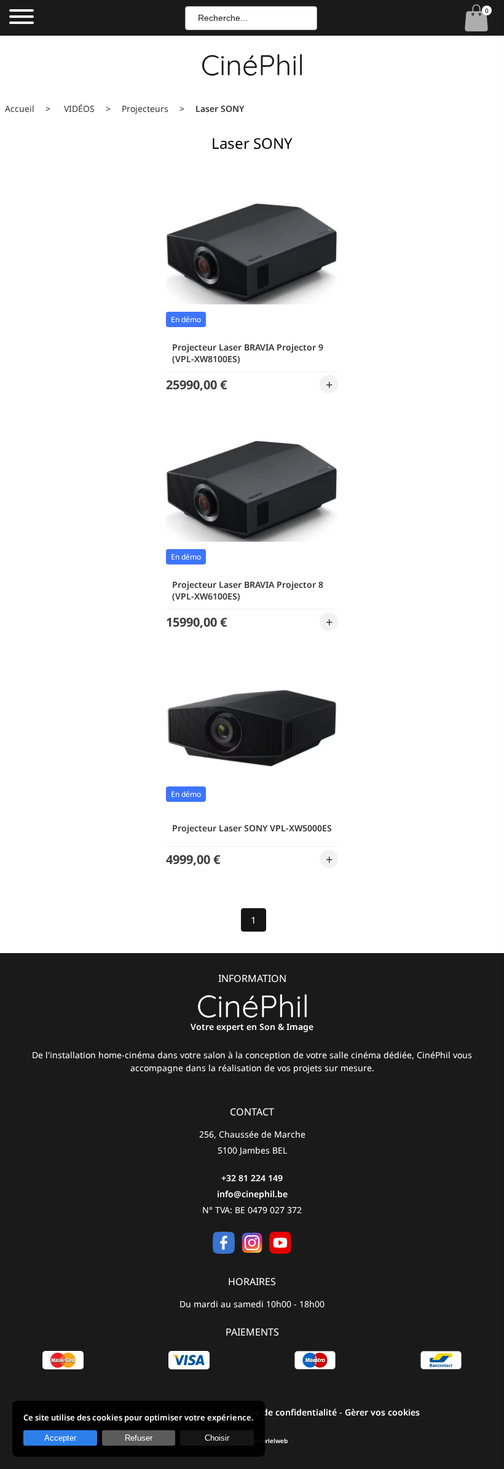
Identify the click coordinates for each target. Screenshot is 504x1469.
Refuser (138, 1438)
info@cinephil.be (252, 1194)
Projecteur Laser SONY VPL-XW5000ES (252, 828)
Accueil (19, 108)
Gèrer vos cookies (382, 1412)
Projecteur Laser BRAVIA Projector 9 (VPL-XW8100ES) (247, 353)
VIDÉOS (79, 108)
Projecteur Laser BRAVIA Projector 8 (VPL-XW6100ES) (247, 590)
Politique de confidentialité (279, 1412)
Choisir (217, 1438)
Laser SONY (219, 108)
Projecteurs (145, 108)
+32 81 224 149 (252, 1178)
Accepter (60, 1438)
